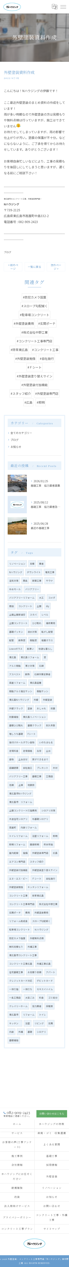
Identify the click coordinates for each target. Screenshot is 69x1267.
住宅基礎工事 (16, 972)
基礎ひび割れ (16, 725)
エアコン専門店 (17, 861)
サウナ (49, 580)
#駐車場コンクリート (34, 314)
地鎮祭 (31, 785)
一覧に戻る (34, 267)
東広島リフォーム (30, 657)
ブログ (7, 252)
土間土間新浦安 (17, 614)
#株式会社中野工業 (34, 332)
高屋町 (12, 827)
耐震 (53, 708)
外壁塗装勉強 (16, 887)
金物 (11, 759)
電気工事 (49, 572)
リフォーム (28, 1014)
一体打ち (27, 989)
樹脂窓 (33, 640)
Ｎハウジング (41, 929)
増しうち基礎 (16, 733)
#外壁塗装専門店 (46, 393)
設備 (25, 852)
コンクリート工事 (18, 895)
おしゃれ (41, 708)
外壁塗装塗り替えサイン (45, 870)
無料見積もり (16, 946)
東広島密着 (35, 682)
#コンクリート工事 (45, 349)
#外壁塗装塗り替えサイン (34, 376)
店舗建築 (13, 767)
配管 (11, 640)
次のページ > (56, 267)
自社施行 (50, 878)
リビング (39, 1023)
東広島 (12, 657)
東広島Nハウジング (19, 699)
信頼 (11, 785)
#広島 (28, 402)
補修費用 (50, 623)
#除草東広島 (19, 349)
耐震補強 (13, 716)
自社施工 (27, 767)
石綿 (41, 665)
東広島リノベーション (34, 716)
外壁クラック (16, 708)
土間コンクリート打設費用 (23, 810)
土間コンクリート (18, 623)
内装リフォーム (29, 827)
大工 (41, 597)
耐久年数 (50, 725)
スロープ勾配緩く (41, 921)
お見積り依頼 (34, 972)
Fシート (32, 733)
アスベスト (15, 674)
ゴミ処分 (53, 997)
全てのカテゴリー (21, 433)
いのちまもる (46, 742)
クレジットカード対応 (20, 980)
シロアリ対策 (48, 810)
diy (47, 606)
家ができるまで (40, 759)
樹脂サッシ (42, 691)
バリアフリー (32, 589)
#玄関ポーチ (46, 323)
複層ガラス (47, 640)
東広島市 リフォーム (20, 802)
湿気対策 (13, 580)
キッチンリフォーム (38, 887)
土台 (48, 750)
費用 (27, 912)
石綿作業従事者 (42, 674)
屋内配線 (13, 852)
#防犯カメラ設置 (34, 297)
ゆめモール (15, 589)
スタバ (33, 614)
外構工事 (32, 946)
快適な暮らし (45, 648)
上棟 (20, 785)
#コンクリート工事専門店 (34, 341)
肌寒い (30, 648)
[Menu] (63, 7)
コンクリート (25, 606)
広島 (55, 852)
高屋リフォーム (17, 682)
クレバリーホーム (18, 1006)
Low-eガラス (15, 648)
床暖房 (49, 1006)
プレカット (42, 767)
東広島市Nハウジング (20, 793)
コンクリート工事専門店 (21, 904)
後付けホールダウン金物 (21, 742)
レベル (44, 614)
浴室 (27, 1023)
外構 (20, 1031)
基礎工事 (36, 776)
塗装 (30, 708)
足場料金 (13, 750)
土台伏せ (23, 759)
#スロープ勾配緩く (34, 306)
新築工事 (36, 580)
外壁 (36, 699)
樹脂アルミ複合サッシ (20, 691)
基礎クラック (34, 725)
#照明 (41, 402)
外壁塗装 (47, 699)
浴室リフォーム (40, 835)
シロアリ (41, 1031)
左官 (39, 750)
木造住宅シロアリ (18, 818)
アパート (50, 972)
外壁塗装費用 (41, 912)
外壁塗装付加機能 (18, 870)
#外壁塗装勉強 (25, 358)
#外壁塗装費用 (24, 323)
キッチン (15, 1023)
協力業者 (36, 1006)
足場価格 (27, 750)
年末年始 (48, 844)
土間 (39, 606)
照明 (55, 835)
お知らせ (16, 447)
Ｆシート (36, 878)
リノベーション (17, 563)
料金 (41, 997)
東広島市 (13, 1014)
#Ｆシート (34, 367)
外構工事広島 (44, 963)
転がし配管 (47, 631)
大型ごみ (29, 997)
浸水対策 (32, 631)
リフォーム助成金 (18, 921)
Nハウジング (15, 572)
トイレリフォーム (18, 835)
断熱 (27, 674)
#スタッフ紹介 (21, 393)
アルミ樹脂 (15, 665)
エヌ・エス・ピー (18, 878)
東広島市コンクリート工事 (23, 955)
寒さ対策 (29, 665)
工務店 (49, 776)
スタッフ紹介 (37, 861)
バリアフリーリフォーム (21, 597)
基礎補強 (13, 1040)
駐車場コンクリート (19, 929)
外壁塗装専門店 (40, 852)
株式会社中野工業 (48, 904)
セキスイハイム (45, 989)
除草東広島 (38, 895)
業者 (41, 563)
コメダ (51, 597)
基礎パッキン (16, 631)
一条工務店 (15, 997)
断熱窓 (21, 640)
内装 (11, 1031)
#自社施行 (47, 358)
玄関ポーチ (15, 912)
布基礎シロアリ (40, 818)
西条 (25, 580)
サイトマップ (52, 1228)
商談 (11, 606)
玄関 (50, 1023)
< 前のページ (13, 267)
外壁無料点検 (37, 938)
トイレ (42, 1014)
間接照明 (34, 844)
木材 (55, 767)
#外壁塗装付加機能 (34, 384)
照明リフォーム (17, 844)
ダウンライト (34, 572)
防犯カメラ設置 (17, 938)
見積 (32, 563)
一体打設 (13, 989)
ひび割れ (36, 623)
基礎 (30, 1031)
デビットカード (45, 980)
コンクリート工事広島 (20, 963)
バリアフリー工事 (18, 776)
